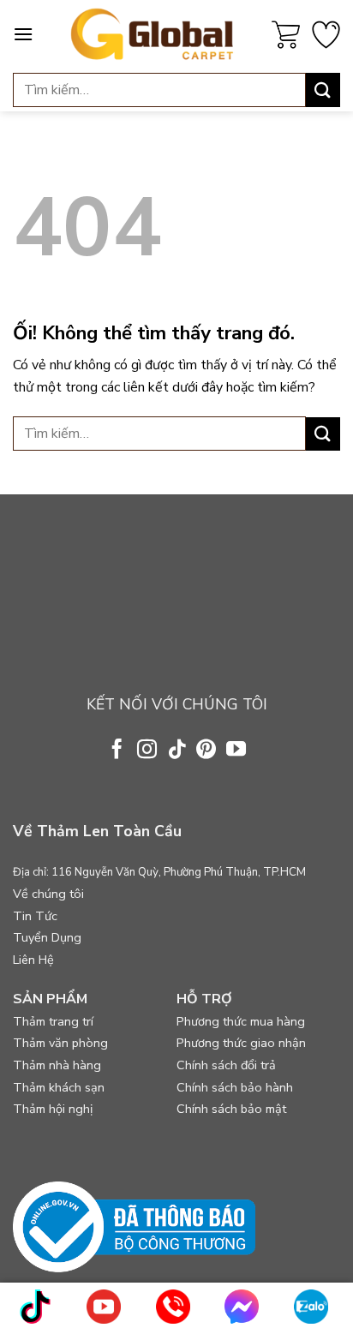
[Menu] (23, 34)
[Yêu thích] (326, 34)
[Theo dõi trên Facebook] (117, 750)
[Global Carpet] (152, 34)
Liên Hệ (33, 959)
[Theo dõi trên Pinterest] (206, 750)
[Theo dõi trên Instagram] (147, 750)
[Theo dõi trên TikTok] (176, 750)
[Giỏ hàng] (286, 34)
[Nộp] (323, 89)
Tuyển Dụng (47, 937)
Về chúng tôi (48, 893)
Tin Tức (35, 915)
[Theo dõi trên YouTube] (236, 750)
